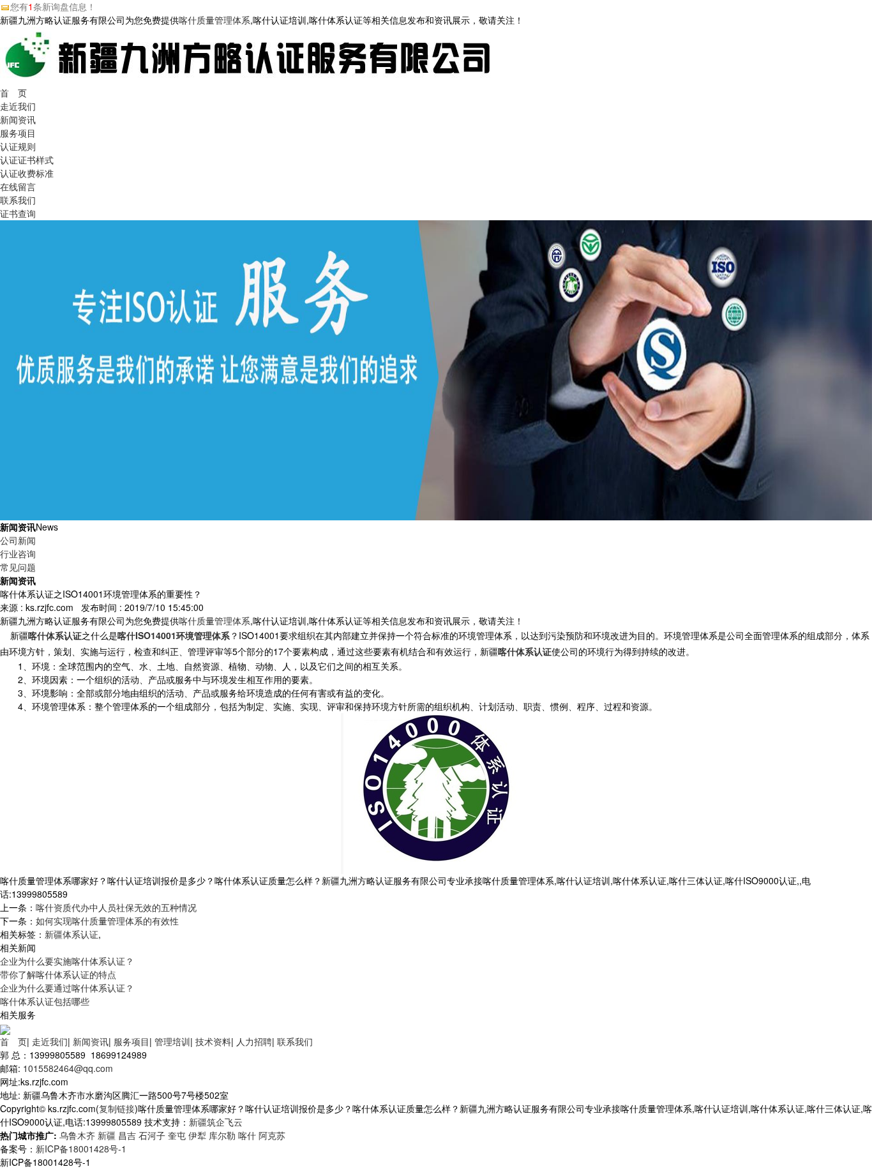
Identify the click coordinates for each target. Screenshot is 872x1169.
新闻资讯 (18, 119)
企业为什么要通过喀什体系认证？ (67, 987)
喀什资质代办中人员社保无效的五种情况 (116, 907)
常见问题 (18, 567)
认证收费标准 (27, 173)
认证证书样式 (27, 159)
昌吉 (127, 1135)
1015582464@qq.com (68, 1068)
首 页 (13, 92)
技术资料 (213, 1041)
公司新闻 (18, 540)
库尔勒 (222, 1135)
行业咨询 (18, 553)
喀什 (247, 1135)
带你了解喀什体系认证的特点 (58, 974)
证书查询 (18, 213)
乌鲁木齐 (77, 1135)
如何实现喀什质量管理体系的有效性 (107, 920)
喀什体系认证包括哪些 (44, 1001)
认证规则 (18, 146)
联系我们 (18, 199)
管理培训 (172, 1041)
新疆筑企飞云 (216, 1121)
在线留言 (18, 186)
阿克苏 (272, 1135)
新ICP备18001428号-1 (81, 1148)
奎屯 (177, 1135)
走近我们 (18, 106)
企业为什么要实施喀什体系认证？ (67, 960)
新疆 (107, 1135)
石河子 (152, 1135)
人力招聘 (254, 1041)
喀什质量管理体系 (214, 19)
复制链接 (117, 1108)
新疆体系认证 (71, 934)
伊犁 (197, 1135)
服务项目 (18, 132)
